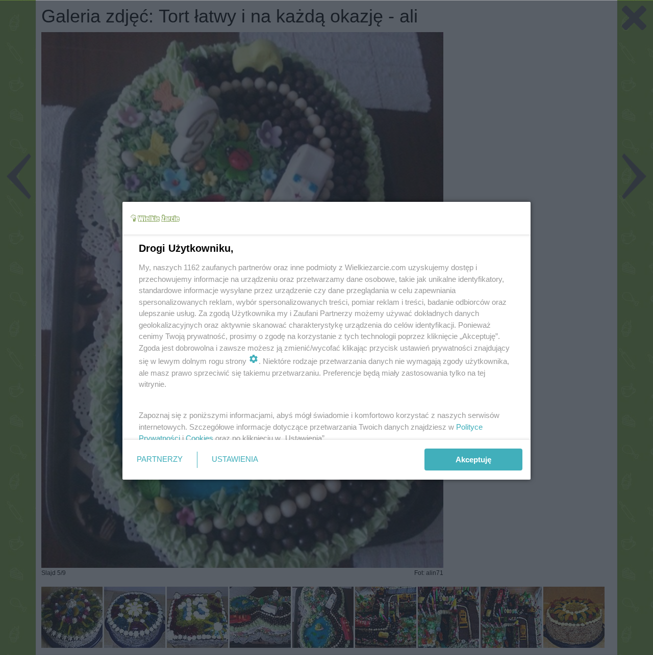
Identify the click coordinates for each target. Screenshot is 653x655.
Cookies (199, 438)
